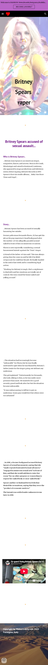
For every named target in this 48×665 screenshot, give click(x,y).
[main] (24, 92)
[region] (24, 5)
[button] (2, 14)
